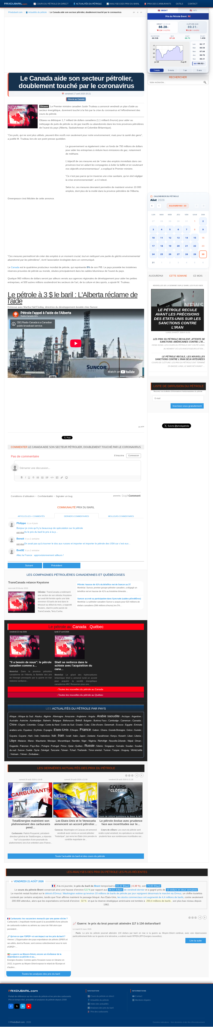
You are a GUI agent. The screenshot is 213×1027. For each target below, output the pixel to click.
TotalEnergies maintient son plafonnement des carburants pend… (30, 824)
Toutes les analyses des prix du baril (43, 973)
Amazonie (70, 716)
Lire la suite (196, 940)
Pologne (45, 746)
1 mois (157, 70)
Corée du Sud (67, 725)
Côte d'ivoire (97, 725)
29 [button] (194, 254)
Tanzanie (55, 750)
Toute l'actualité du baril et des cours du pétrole (80, 856)
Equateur (27, 730)
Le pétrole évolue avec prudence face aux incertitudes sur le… (121, 822)
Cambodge (113, 721)
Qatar (71, 746)
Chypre (21, 725)
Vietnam (14, 754)
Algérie (47, 716)
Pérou (63, 746)
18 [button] (161, 246)
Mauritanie (41, 741)
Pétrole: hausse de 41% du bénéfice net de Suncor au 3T (104, 584)
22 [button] (194, 246)
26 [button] (170, 254)
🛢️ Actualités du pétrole (87, 4)
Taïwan (64, 750)
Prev (137, 775)
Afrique (12, 716)
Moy (196, 63)
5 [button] (170, 229)
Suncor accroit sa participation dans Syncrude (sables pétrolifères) (109, 599)
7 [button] (186, 229)
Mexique (52, 741)
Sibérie (99, 746)
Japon (82, 736)
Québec (97, 626)
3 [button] (153, 229)
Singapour (109, 746)
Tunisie (107, 750)
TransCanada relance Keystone (28, 582)
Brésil (79, 720)
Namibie (76, 741)
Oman (138, 741)
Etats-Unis (61, 729)
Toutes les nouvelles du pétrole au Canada (80, 689)
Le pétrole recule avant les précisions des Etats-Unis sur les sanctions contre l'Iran (177, 319)
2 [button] (203, 221)
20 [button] (178, 246)
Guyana (13, 736)
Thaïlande (82, 750)
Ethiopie (74, 730)
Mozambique (64, 741)
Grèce (129, 730)
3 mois (171, 70)
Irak (54, 735)
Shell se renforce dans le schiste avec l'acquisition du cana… (73, 666)
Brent (97, 886)
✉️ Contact (137, 996)
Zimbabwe (33, 754)
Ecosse (119, 725)
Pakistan (24, 746)
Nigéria (92, 740)
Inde (36, 736)
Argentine (136, 716)
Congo (41, 725)
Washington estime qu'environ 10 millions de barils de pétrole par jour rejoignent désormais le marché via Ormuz (122, 893)
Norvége (102, 740)
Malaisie (22, 741)
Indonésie (45, 736)
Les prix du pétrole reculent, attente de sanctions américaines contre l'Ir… (179, 340)
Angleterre (81, 716)
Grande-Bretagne (117, 730)
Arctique (126, 716)
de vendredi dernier (127, 889)
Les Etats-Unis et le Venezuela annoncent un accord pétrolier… (75, 822)
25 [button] (161, 254)
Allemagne (58, 716)
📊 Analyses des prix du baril (122, 4)
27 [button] (178, 254)
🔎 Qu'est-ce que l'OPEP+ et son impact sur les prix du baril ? (36, 936)
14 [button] (186, 238)
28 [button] (186, 254)
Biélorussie (68, 721)
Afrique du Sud (25, 716)
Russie (90, 745)
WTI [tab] (193, 10)
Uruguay (125, 750)
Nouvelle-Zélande (117, 741)
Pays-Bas (35, 746)
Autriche (24, 720)
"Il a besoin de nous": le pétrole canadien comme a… (30, 664)
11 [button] (161, 238)
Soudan (129, 746)
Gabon (96, 730)
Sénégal (45, 750)
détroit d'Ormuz (53, 893)
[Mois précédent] (159, 205)
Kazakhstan (103, 736)
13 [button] (178, 238)
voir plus (20, 532)
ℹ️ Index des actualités (98, 1004)
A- (141, 12)
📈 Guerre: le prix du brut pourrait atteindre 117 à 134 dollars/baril (117, 923)
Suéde (29, 750)
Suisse (21, 750)
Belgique (57, 720)
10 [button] (153, 238)
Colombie (31, 725)
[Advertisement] (76, 46)
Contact (192, 4)
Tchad (73, 750)
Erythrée (38, 730)
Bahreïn (47, 720)
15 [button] (194, 238)
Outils (179, 4)
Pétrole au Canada (76, 99)
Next (141, 775)
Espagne (48, 730)
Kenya (113, 736)
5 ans (199, 70)
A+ (134, 12)
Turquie (115, 750)
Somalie (120, 746)
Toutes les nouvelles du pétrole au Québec (80, 695)
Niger (84, 741)
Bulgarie (88, 721)
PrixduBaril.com (17, 1022)
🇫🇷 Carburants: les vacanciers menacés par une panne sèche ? (37, 918)
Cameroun (125, 721)
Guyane (22, 736)
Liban (130, 736)
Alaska (38, 716)
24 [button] (153, 254)
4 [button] (161, 229)
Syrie (36, 750)
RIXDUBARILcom (23, 991)
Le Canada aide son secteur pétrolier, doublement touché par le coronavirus (76, 82)
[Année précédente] (152, 205)
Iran (61, 735)
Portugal (55, 746)
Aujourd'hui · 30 (177, 206)
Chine (13, 724)
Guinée (137, 730)
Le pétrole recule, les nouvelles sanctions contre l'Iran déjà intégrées (180, 358)
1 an (185, 70)
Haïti (30, 736)
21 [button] (186, 246)
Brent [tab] (163, 10)
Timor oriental (95, 750)
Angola (91, 716)
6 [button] (178, 229)
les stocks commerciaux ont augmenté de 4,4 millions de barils (150, 897)
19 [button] (170, 246)
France (85, 729)
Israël (68, 736)
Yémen (23, 754)
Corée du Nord (52, 725)
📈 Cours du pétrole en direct (50, 4)
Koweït (122, 735)
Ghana (104, 730)
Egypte (128, 725)
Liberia (137, 736)
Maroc (31, 741)
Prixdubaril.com (15, 12)
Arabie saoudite (108, 716)
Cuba (86, 725)
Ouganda (13, 746)
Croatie (79, 725)
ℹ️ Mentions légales (141, 1000)
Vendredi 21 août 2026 (29, 881)
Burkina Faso (100, 721)
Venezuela (136, 750)
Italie (75, 736)
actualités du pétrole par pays (79, 708)
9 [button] (203, 229)
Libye (12, 740)
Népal (130, 741)
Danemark (109, 725)
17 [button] (153, 246)
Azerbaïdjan (35, 721)
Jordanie (91, 736)
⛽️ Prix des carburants (157, 4)
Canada (15, 267)
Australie (13, 720)
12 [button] (170, 238)
